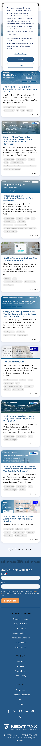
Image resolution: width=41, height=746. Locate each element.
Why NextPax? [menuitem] (20, 624)
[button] (8, 711)
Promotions (8, 225)
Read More (33, 114)
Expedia (7, 389)
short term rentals (10, 231)
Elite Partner (29, 386)
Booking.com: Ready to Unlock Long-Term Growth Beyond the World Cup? (18, 418)
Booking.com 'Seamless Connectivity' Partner (20, 166)
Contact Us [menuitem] (20, 690)
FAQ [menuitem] (20, 700)
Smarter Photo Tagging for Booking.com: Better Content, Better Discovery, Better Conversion (18, 140)
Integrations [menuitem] (20, 643)
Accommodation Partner (13, 282)
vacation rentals (20, 225)
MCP (22, 110)
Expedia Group (18, 389)
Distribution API (9, 107)
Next (27, 549)
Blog (6, 163)
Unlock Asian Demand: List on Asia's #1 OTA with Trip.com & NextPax (18, 518)
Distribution (8, 535)
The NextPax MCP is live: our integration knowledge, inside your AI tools (20, 89)
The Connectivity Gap (13, 362)
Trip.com (7, 532)
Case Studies (8, 383)
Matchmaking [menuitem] (20, 628)
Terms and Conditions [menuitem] (20, 695)
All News (31, 159)
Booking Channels (10, 380)
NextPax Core (9, 110)
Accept (20, 59)
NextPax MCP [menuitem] (20, 647)
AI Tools (29, 110)
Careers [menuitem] (20, 666)
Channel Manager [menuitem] (20, 619)
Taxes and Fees (9, 335)
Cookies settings (20, 54)
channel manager (17, 163)
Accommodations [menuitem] (20, 633)
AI (17, 110)
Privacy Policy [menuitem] (20, 671)
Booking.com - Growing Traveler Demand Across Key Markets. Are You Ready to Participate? (19, 468)
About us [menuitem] (20, 662)
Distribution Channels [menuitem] (20, 638)
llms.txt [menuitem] (20, 704)
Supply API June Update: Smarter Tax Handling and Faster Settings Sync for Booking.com (19, 314)
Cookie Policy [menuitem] (20, 676)
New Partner (8, 285)
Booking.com (9, 159)
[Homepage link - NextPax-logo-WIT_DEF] (20, 729)
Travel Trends (21, 159)
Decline (20, 65)
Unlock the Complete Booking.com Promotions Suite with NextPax (18, 198)
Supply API (21, 107)
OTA (33, 218)
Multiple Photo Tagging (12, 169)
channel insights (20, 535)
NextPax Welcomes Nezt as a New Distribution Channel (20, 259)
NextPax (22, 490)
